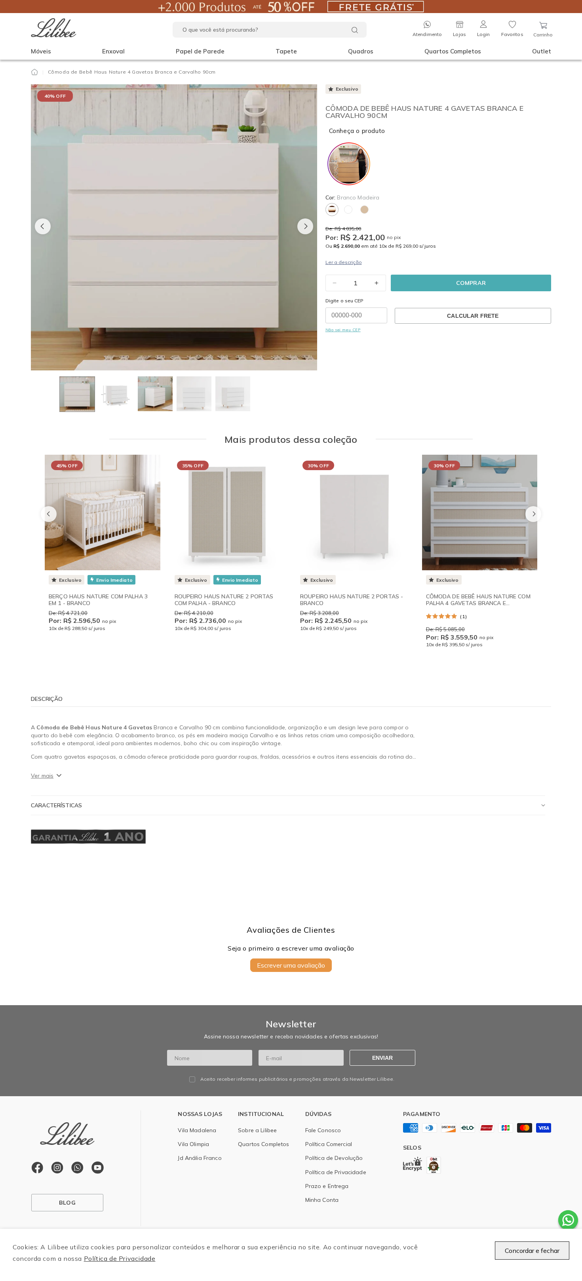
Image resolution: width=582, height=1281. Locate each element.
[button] (41, 51)
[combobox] (270, 30)
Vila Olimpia (193, 1144)
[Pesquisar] (355, 30)
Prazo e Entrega (327, 1186)
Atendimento (427, 34)
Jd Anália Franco (199, 1157)
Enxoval (113, 51)
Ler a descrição (343, 262)
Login (483, 34)
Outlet (541, 51)
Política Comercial (328, 1144)
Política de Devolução (334, 1157)
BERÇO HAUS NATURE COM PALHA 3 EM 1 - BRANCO (98, 600)
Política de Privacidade (120, 1258)
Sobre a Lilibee (257, 1130)
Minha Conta (322, 1199)
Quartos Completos (452, 51)
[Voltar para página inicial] (34, 72)
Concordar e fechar (532, 1250)
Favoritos (512, 34)
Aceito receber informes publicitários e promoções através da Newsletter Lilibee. (297, 1079)
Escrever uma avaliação (291, 965)
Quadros (360, 51)
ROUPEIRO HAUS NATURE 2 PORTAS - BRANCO (351, 600)
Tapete (286, 51)
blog (67, 1202)
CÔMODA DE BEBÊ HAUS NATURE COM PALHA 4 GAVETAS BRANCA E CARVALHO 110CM (478, 603)
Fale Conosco (323, 1130)
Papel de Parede (200, 51)
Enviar (382, 1058)
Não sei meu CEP (343, 329)
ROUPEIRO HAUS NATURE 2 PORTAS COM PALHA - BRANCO (224, 600)
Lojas (459, 34)
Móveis (41, 51)
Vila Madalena (197, 1130)
